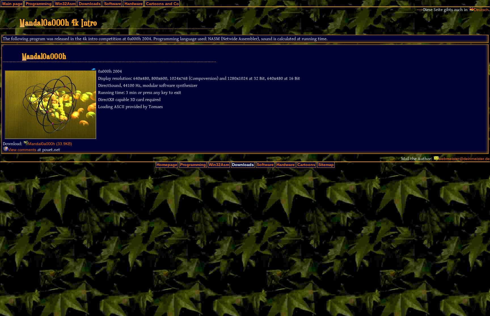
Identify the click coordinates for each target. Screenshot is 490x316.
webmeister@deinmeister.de (464, 159)
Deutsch (481, 10)
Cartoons (306, 165)
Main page (12, 4)
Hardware (133, 4)
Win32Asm (65, 4)
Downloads (90, 4)
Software (112, 4)
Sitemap (326, 165)
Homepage (167, 165)
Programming (39, 4)
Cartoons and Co (162, 4)
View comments (22, 150)
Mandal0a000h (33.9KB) (50, 144)
